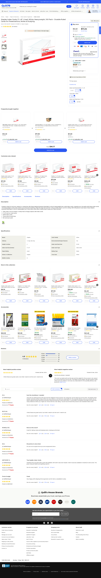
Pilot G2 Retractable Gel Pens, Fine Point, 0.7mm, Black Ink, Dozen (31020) (8, 328)
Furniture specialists (31, 548)
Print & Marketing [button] (53, 11)
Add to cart (87, 42)
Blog (77, 532)
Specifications (17, 196)
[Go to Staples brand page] (53, 502)
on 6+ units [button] (91, 294)
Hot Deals (22, 11)
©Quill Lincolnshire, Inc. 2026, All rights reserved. (20, 566)
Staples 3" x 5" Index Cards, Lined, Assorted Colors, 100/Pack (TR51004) (24, 286)
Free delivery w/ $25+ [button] (23, 185)
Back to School (35, 11)
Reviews (37, 196)
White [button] (72, 96)
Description (5, 196)
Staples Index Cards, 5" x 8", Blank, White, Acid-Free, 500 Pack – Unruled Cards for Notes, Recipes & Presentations (74, 176)
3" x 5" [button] (72, 90)
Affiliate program (30, 555)
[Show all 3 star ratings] (51, 357)
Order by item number (56, 537)
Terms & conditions (27, 571)
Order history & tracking (7, 530)
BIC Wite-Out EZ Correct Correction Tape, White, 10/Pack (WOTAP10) (40, 328)
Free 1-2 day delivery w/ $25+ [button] (8, 185)
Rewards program (30, 532)
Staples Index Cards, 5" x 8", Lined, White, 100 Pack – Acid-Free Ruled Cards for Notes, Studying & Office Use (25, 176)
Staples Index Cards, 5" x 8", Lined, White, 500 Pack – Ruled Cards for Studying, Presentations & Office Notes (8, 176)
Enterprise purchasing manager (33, 546)
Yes (41, 405)
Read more (63, 382)
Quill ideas (28, 552)
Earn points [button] (95, 20)
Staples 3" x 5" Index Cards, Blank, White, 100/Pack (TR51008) (90, 176)
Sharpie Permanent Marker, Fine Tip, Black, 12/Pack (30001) (74, 328)
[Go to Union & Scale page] (67, 502)
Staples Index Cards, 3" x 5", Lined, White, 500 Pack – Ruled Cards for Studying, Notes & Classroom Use (80, 125)
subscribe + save (44, 11)
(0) (59, 357)
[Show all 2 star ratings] (51, 359)
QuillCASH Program (30, 534)
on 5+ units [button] (75, 292)
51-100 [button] (72, 101)
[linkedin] (48, 523)
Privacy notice (36, 571)
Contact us (4, 548)
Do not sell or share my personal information (69, 571)
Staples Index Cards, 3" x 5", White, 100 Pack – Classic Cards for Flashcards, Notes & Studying (91, 286)
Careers (77, 537)
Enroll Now (84, 31)
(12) (59, 353)
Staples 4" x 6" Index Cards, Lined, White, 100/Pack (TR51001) (40, 176)
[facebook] (52, 523)
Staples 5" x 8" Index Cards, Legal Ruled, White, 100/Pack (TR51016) (58, 176)
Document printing (30, 543)
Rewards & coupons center (57, 539)
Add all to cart (50, 150)
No (46, 405)
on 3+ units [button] (91, 184)
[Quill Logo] (6, 5)
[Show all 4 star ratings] (51, 355)
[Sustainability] (4, 222)
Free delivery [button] (54, 184)
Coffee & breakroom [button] (76, 11)
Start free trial (93, 51)
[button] (68, 6)
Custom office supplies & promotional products (37, 541)
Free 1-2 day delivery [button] (73, 296)
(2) (59, 355)
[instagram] (44, 523)
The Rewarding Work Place (82, 534)
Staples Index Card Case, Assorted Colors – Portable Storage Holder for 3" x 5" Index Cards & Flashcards (40, 286)
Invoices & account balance (8, 537)
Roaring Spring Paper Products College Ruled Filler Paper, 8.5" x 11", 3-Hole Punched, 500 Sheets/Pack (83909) (91, 328)
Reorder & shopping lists (56, 530)
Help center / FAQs (6, 539)
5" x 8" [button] (78, 90)
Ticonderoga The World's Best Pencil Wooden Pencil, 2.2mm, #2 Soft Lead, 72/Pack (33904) (25, 328)
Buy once (76, 24)
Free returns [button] (74, 81)
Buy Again (28, 11)
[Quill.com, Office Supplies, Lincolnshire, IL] (6, 566)
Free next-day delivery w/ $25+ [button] (42, 185)
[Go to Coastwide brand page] (34, 502)
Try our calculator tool (88, 54)
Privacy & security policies (8, 546)
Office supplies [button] (64, 11)
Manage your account (7, 534)
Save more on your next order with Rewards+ (17, 1)
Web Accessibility (80, 539)
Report (53, 405)
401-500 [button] (79, 101)
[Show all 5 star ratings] (51, 353)
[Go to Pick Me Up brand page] (40, 502)
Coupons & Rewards (14, 11)
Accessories (28, 196)
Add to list (73, 84)
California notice (45, 571)
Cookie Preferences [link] (54, 571)
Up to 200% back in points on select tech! (50, 1)
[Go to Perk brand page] (47, 502)
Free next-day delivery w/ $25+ (78, 77)
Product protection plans (32, 550)
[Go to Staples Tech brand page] (60, 502)
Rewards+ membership (31, 530)
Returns (3, 532)
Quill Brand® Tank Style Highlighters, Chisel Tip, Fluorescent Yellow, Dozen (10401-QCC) (57, 328)
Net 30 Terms (29, 539)
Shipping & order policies (7, 541)
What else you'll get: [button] (78, 71)
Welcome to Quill (80, 530)
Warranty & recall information (8, 543)
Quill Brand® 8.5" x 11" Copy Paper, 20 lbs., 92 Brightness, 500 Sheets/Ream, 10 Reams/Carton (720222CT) (48, 125)
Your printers (54, 534)
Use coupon (64, 513)
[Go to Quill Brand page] (27, 502)
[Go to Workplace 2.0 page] (73, 502)
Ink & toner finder (55, 532)
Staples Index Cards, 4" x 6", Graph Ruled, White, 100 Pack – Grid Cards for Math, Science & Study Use (8, 286)
